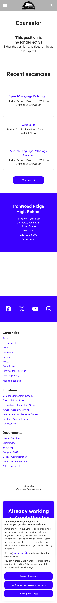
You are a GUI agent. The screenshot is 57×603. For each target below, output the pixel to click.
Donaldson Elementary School (20, 405)
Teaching (8, 447)
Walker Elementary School (18, 396)
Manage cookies (12, 380)
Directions (28, 230)
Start (5, 338)
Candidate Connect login (28, 489)
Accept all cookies (29, 576)
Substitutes (9, 366)
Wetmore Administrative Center (20, 414)
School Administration (15, 456)
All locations (10, 423)
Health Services (11, 438)
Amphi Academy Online (16, 409)
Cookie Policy (19, 553)
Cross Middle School (14, 400)
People (7, 357)
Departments (10, 343)
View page (28, 239)
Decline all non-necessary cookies (28, 584)
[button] (51, 5)
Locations (8, 352)
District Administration (15, 461)
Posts (6, 361)
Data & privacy (11, 375)
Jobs (5, 347)
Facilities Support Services (17, 419)
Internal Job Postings (14, 370)
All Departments (12, 466)
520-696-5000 (28, 234)
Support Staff (10, 452)
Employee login (28, 486)
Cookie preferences (28, 593)
